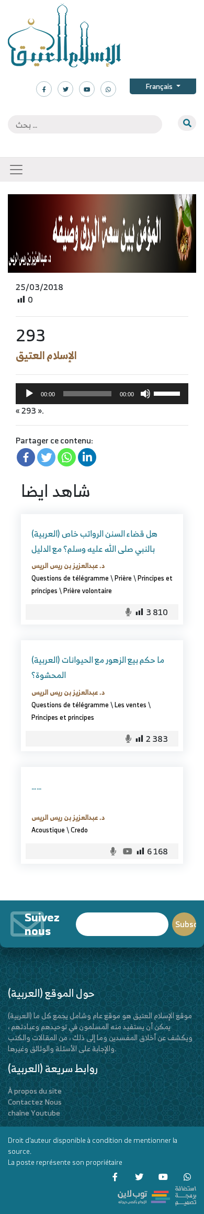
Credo (79, 830)
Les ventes (130, 704)
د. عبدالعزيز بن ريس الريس (68, 565)
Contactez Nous (35, 1101)
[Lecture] (29, 393)
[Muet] (145, 393)
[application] (102, 393)
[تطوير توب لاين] (157, 1194)
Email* (122, 919)
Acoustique (48, 830)
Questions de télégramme (70, 578)
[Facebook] (26, 457)
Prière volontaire (87, 590)
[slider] (168, 392)
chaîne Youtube (34, 1112)
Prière (123, 578)
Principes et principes (62, 717)
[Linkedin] (87, 457)
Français (159, 86)
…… (36, 786)
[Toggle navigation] (16, 169)
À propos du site (35, 1090)
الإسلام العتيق (46, 355)
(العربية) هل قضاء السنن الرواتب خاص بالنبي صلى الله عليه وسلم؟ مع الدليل (94, 541)
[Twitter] (46, 457)
